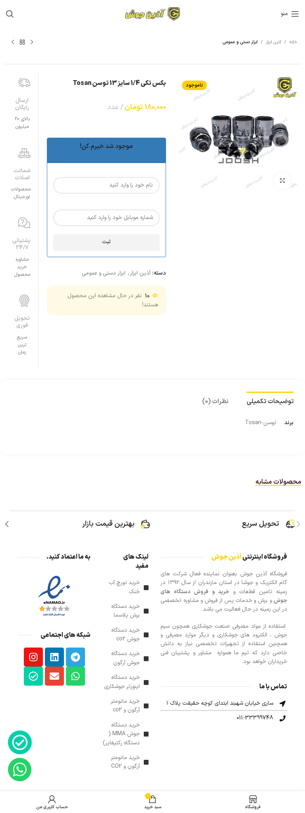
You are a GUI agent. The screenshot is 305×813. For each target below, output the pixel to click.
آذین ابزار (273, 42)
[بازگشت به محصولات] (22, 42)
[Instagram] (33, 657)
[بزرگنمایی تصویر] (282, 181)
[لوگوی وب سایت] (152, 14)
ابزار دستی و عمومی (240, 42)
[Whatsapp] (75, 676)
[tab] (270, 401)
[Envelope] (54, 676)
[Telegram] (75, 657)
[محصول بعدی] (12, 42)
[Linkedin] (54, 657)
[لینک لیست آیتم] (125, 587)
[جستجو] (10, 14)
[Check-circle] (33, 676)
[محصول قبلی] (32, 42)
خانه (293, 42)
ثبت (106, 242)
